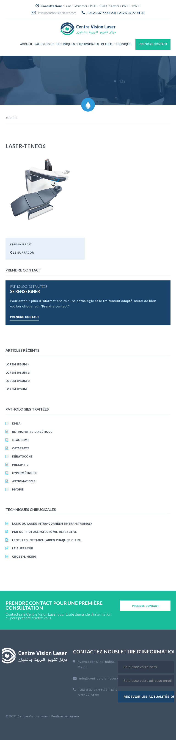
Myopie (18, 489)
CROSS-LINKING (24, 557)
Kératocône (22, 456)
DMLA (16, 423)
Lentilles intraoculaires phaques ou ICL (46, 540)
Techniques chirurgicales (77, 44)
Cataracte (21, 448)
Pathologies (44, 44)
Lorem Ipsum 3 (18, 373)
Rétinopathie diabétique (32, 432)
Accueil (26, 44)
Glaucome (20, 440)
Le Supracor (22, 548)
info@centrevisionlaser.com (57, 13)
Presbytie (20, 465)
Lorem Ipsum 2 (18, 381)
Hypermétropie (24, 473)
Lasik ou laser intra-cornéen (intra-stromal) (52, 524)
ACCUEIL (12, 118)
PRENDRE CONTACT (153, 44)
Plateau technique (116, 44)
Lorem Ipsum (16, 389)
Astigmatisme (23, 481)
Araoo (74, 716)
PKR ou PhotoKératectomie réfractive (44, 532)
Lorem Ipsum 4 (18, 364)
